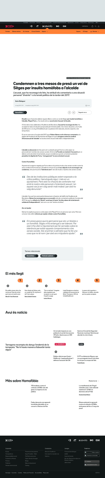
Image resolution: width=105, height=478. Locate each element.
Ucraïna (76, 22)
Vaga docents (70, 22)
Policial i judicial (47, 255)
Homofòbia (19, 112)
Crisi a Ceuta (32, 22)
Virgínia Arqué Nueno (84, 394)
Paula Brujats (81, 362)
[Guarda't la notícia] (69, 112)
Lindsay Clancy (83, 22)
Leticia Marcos (48, 298)
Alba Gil (7, 296)
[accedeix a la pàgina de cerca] (95, 26)
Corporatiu (85, 26)
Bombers (39, 22)
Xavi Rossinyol (14, 296)
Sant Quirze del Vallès (47, 22)
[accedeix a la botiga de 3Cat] (92, 26)
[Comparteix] (73, 112)
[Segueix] (25, 112)
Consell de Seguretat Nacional (59, 22)
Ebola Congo (91, 22)
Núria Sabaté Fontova (30, 296)
